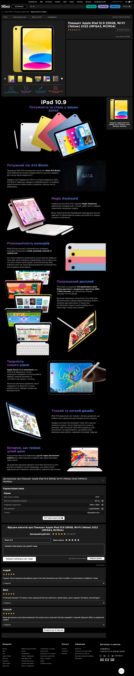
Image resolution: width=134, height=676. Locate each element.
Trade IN (65, 651)
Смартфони (25, 653)
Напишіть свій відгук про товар (19, 559)
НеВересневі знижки (28, 648)
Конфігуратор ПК (100, 1)
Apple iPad (8, 11)
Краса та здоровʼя (27, 665)
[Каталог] (19, 6)
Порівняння (52, 17)
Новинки (80, 1)
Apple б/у (5, 665)
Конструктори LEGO (47, 656)
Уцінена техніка (45, 663)
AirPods (5, 658)
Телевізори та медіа (47, 648)
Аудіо (42, 661)
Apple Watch (6, 656)
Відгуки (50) (37, 17)
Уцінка (72, 1)
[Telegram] (112, 656)
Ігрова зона (44, 651)
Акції (64, 1)
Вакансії (88, 1)
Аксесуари (6, 663)
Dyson (23, 651)
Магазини (49, 1)
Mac (3, 653)
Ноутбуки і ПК (26, 658)
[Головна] (2, 12)
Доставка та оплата (82, 653)
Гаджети (5, 661)
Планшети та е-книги (47, 653)
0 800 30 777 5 (117, 1)
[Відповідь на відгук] (103, 583)
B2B (41, 1)
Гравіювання (32, 1)
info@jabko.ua (105, 649)
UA (126, 1)
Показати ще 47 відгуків (53, 630)
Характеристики (19, 17)
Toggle (129, 1)
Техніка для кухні (27, 661)
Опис (5, 17)
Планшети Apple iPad (21, 11)
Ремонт (64, 648)
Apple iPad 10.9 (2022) (38, 11)
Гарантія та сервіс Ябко (83, 651)
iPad (3, 651)
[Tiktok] (108, 656)
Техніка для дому (27, 663)
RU (132, 1)
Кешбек (57, 1)
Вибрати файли (96, 558)
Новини (64, 653)
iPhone (4, 648)
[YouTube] (104, 656)
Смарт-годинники (27, 656)
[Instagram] (101, 656)
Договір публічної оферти (84, 656)
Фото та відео (45, 658)
